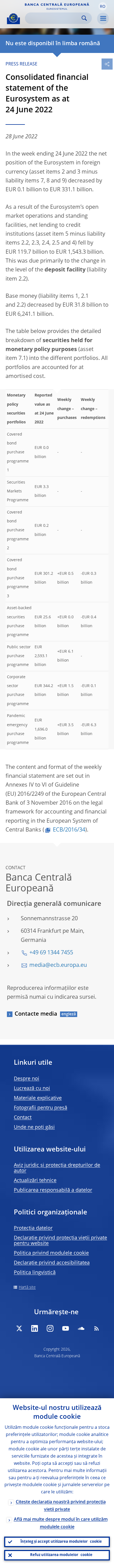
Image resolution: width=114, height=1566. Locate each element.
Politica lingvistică (35, 1272)
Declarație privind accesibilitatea (52, 1262)
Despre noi (26, 1078)
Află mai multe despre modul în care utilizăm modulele (61, 1523)
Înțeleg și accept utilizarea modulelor (61, 1542)
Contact (23, 1117)
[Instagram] (50, 1328)
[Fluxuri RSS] (96, 1328)
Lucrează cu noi (32, 1088)
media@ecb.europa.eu (58, 965)
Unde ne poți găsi (34, 1127)
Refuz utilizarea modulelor (61, 1555)
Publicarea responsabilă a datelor (53, 1190)
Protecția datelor (33, 1228)
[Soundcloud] (81, 1328)
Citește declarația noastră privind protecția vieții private (61, 1506)
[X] (19, 1328)
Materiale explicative (38, 1098)
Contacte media (36, 1014)
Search (84, 18)
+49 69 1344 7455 (51, 953)
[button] (103, 6)
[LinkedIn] (34, 1328)
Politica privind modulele (51, 1253)
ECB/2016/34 (69, 830)
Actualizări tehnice (35, 1180)
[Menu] (103, 18)
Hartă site (27, 1287)
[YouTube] (65, 1328)
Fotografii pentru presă (40, 1107)
